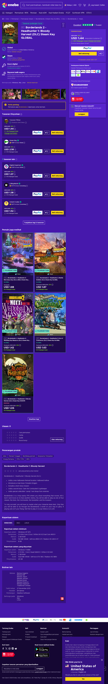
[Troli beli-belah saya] (84, 5)
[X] (6, 648)
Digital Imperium (15, 165)
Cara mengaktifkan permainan (49, 634)
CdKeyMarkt (13, 183)
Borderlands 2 (23, 107)
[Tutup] (102, 660)
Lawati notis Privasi (41, 672)
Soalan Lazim (44, 632)
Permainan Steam (27, 19)
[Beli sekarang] (87, 48)
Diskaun (27, 639)
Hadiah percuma (67, 634)
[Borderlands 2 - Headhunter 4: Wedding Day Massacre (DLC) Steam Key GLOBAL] (17, 311)
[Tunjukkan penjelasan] (24, 143)
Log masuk (95, 5)
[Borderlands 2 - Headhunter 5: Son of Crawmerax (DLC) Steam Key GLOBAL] (50, 311)
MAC (18, 523)
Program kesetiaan (31, 637)
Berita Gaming (66, 632)
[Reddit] (16, 648)
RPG (27, 459)
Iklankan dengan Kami (96, 634)
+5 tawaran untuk (87, 60)
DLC (63, 19)
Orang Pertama (8, 459)
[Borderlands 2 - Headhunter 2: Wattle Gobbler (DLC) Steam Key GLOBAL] (50, 251)
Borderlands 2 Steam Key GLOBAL (48, 19)
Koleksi (27, 634)
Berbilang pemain (29, 456)
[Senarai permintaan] (80, 5)
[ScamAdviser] (79, 85)
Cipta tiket (43, 637)
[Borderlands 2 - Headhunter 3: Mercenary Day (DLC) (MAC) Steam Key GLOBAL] (17, 251)
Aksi (4, 456)
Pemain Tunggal (14, 456)
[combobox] (41, 5)
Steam (20, 58)
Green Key (13, 140)
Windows (20, 596)
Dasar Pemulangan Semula (48, 639)
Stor (7, 19)
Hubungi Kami (6, 634)
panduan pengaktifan (18, 60)
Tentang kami (6, 632)
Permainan (15, 19)
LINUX (27, 523)
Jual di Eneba (94, 632)
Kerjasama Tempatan (45, 456)
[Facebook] (3, 648)
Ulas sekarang (57, 439)
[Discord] (13, 648)
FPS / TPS (20, 459)
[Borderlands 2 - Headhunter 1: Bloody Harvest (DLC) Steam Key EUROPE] (17, 372)
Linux (19, 600)
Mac (18, 598)
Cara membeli (29, 632)
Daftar (102, 5)
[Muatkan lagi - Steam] (4, 57)
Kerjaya (4, 637)
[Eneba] (10, 5)
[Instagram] (9, 648)
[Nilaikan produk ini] (11, 471)
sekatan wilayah (17, 51)
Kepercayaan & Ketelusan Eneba (12, 639)
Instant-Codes (14, 202)
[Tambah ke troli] (101, 53)
